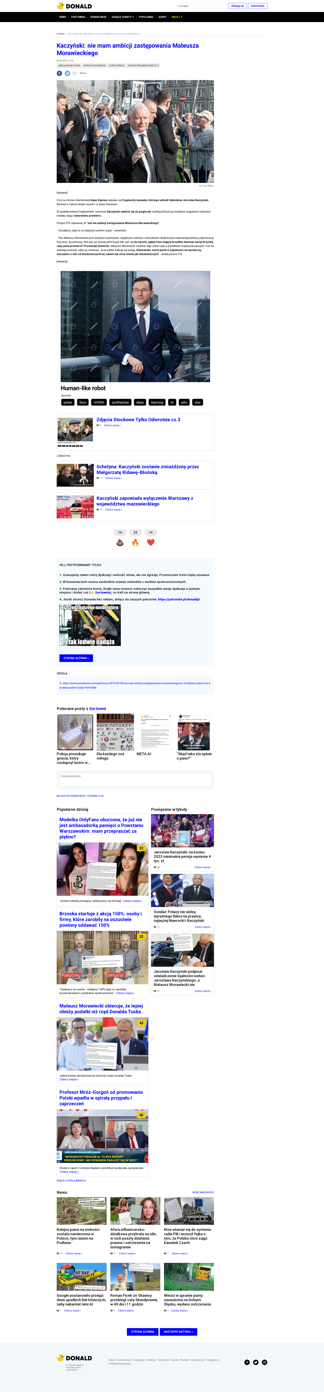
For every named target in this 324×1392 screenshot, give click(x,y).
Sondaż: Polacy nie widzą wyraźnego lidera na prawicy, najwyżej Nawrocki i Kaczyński (179, 916)
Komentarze (124, 1360)
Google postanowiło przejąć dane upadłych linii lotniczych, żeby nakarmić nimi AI (81, 1299)
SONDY (162, 17)
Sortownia (102, 592)
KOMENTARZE (98, 17)
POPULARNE (146, 17)
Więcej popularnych (71, 1180)
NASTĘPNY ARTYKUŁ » (178, 1331)
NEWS (62, 17)
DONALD (61, 34)
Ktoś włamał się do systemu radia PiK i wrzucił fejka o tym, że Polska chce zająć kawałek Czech (187, 1236)
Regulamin (213, 1360)
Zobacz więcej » (112, 425)
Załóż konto (257, 6)
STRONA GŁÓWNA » (76, 658)
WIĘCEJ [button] (176, 17)
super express (116, 65)
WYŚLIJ (83, 73)
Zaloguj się (237, 6)
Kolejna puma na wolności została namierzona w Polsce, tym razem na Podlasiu (78, 1236)
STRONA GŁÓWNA (142, 1331)
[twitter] (68, 73)
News (112, 1360)
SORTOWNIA (78, 17)
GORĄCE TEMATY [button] (121, 17)
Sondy (174, 1360)
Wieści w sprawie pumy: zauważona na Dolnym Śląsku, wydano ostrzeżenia (187, 1299)
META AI (144, 754)
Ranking (151, 1360)
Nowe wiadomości (203, 1192)
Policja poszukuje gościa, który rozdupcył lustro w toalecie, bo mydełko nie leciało (74, 763)
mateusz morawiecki (95, 65)
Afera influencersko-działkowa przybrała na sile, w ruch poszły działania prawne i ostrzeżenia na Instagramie (133, 1238)
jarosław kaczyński (69, 65)
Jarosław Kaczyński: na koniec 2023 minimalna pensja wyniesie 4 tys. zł (182, 856)
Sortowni (97, 708)
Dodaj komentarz (71, 776)
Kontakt (185, 1360)
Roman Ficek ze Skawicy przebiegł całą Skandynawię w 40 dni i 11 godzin (133, 1299)
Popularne (138, 1360)
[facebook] (61, 73)
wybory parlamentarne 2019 (143, 65)
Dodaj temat (198, 1360)
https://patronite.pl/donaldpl (179, 599)
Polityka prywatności (120, 1363)
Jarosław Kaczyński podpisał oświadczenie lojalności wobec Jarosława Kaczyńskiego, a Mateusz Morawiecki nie (179, 978)
